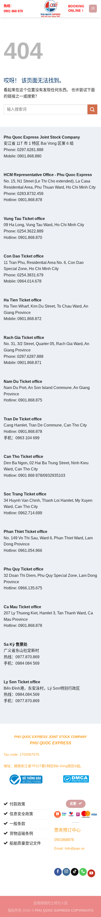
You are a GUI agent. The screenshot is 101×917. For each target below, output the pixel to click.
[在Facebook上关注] (58, 872)
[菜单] (93, 9)
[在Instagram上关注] (66, 872)
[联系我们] (83, 872)
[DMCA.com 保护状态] (76, 778)
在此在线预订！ (76, 8)
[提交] (92, 109)
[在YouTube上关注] (91, 873)
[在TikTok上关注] (74, 872)
